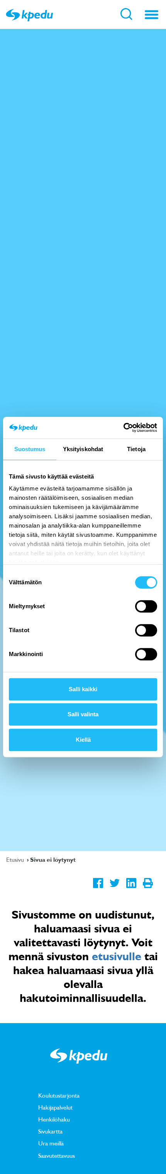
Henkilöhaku (54, 1119)
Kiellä (83, 739)
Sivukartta (50, 1131)
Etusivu (15, 859)
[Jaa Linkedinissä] (131, 889)
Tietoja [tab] (136, 449)
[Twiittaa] (114, 889)
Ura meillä (51, 1143)
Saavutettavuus (56, 1155)
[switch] (146, 606)
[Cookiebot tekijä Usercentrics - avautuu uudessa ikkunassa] (123, 428)
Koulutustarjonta (59, 1095)
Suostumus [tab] (30, 449)
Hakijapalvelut (55, 1107)
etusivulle (116, 956)
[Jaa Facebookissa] (98, 889)
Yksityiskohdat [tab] (83, 449)
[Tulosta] (147, 889)
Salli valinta (83, 714)
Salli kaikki (83, 689)
